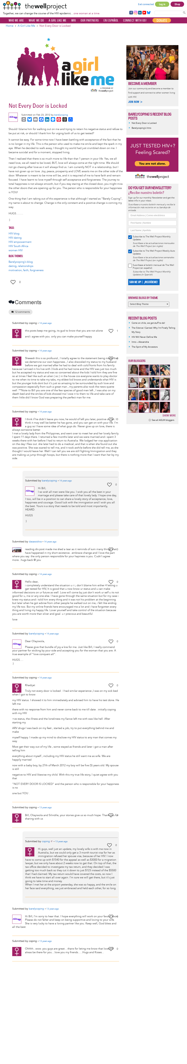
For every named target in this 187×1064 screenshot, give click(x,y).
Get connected (146, 4)
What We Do (36, 20)
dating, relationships (21, 266)
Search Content (184, 12)
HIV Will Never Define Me (144, 337)
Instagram (135, 12)
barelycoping (61, 114)
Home (9, 26)
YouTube (144, 12)
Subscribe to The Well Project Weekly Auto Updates (154, 252)
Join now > (135, 102)
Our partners (90, 20)
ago (45, 323)
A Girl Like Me (57, 20)
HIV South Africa (18, 246)
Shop (177, 4)
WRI (73, 20)
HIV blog (14, 233)
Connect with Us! (134, 20)
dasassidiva (35, 541)
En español (111, 20)
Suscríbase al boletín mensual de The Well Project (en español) (153, 266)
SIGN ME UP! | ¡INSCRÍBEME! (143, 282)
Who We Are (16, 20)
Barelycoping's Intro (141, 128)
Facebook (131, 12)
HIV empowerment (20, 242)
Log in (162, 4)
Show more (169, 415)
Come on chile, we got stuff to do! (148, 323)
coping (46, 841)
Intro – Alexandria (140, 342)
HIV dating (15, 238)
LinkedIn (140, 12)
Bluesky (148, 12)
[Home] (51, 5)
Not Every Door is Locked (144, 123)
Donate (162, 20)
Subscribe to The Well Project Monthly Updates (152, 238)
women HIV (16, 250)
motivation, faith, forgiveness (26, 270)
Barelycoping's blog (21, 262)
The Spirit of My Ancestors (145, 347)
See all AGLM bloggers (163, 420)
